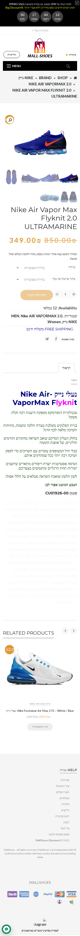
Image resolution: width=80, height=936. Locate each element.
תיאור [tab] (66, 368)
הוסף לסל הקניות (36, 295)
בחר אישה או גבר (63, 278)
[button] (10, 120)
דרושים (65, 810)
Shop (62, 77)
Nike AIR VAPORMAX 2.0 (50, 84)
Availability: (67, 308)
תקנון (66, 822)
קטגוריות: (70, 316)
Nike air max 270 (40, 703)
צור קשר (64, 828)
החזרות (65, 804)
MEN (15, 316)
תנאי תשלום (62, 792)
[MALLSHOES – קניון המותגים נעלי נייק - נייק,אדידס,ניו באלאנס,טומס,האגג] (40, 47)
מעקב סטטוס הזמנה (59, 834)
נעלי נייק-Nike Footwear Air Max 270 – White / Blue (40, 710)
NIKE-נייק (25, 77)
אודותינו (65, 780)
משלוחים (64, 798)
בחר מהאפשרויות (40, 726)
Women (54, 321)
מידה (72, 267)
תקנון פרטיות (62, 816)
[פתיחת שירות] (6, 929)
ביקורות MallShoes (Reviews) (52, 840)
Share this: (67, 339)
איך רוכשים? (62, 786)
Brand (45, 77)
